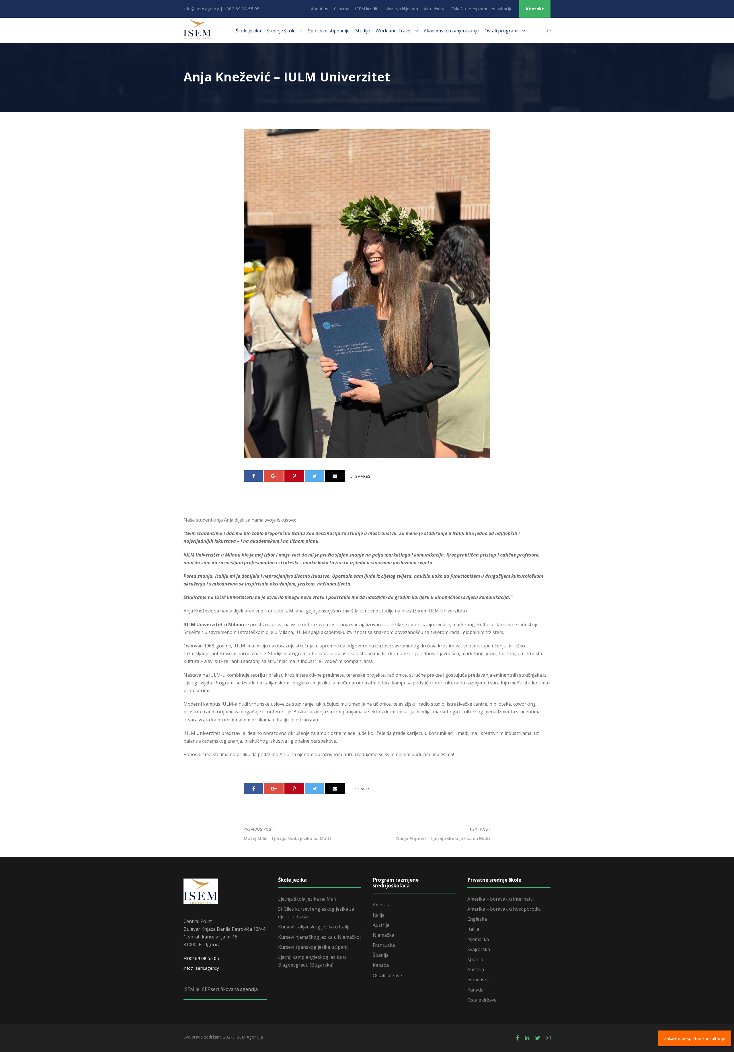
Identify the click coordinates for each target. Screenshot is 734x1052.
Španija (381, 955)
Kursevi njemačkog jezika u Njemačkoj (319, 937)
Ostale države (387, 975)
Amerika (382, 904)
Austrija (381, 925)
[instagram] (548, 1038)
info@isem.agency (201, 968)
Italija (378, 915)
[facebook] (517, 1038)
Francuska (384, 945)
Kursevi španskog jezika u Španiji (314, 947)
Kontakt (535, 8)
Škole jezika (248, 31)
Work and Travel (393, 31)
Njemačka (383, 935)
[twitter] (537, 1038)
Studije (362, 31)
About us (319, 8)
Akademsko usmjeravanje (451, 31)
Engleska (477, 919)
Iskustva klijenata (401, 8)
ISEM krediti (366, 8)
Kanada (381, 965)
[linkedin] (527, 1038)
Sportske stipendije (329, 31)
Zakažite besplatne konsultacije (482, 8)
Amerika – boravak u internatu (500, 899)
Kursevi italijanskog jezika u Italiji (313, 927)
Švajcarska (478, 949)
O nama (341, 8)
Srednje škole (281, 31)
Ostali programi (501, 31)
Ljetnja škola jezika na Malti (307, 899)
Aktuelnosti (435, 8)
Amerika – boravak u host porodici (504, 909)
